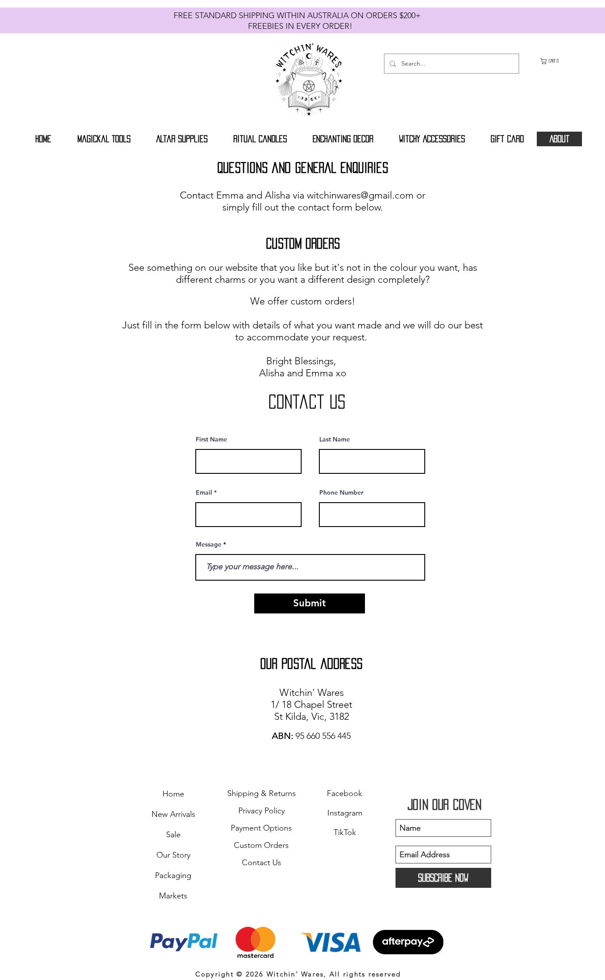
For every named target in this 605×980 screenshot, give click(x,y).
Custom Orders (261, 845)
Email (204, 492)
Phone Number (341, 492)
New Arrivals (173, 814)
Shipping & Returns (261, 793)
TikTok (345, 832)
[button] (553, 61)
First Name (211, 439)
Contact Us (261, 862)
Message (208, 544)
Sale (173, 834)
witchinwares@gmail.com (360, 195)
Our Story (173, 855)
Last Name (334, 439)
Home (173, 794)
